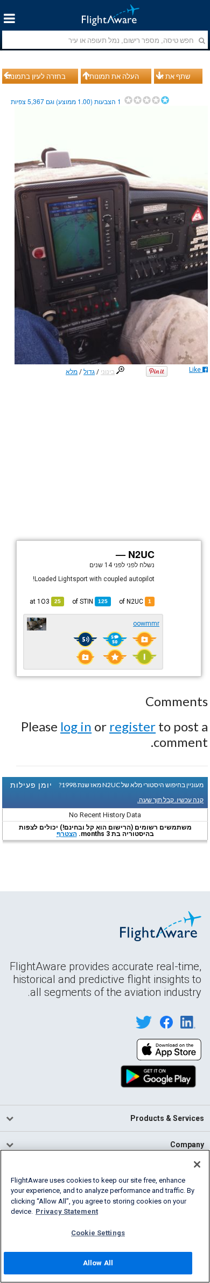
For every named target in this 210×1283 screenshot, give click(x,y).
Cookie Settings (98, 1233)
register (132, 726)
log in (76, 726)
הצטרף (67, 834)
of (90, 601)
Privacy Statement (67, 1211)
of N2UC (135, 601)
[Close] (197, 1164)
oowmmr (146, 623)
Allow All (98, 1263)
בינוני (108, 372)
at (45, 601)
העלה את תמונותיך (111, 76)
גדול (89, 372)
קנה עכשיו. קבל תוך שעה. (170, 800)
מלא (72, 372)
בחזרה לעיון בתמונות (35, 76)
